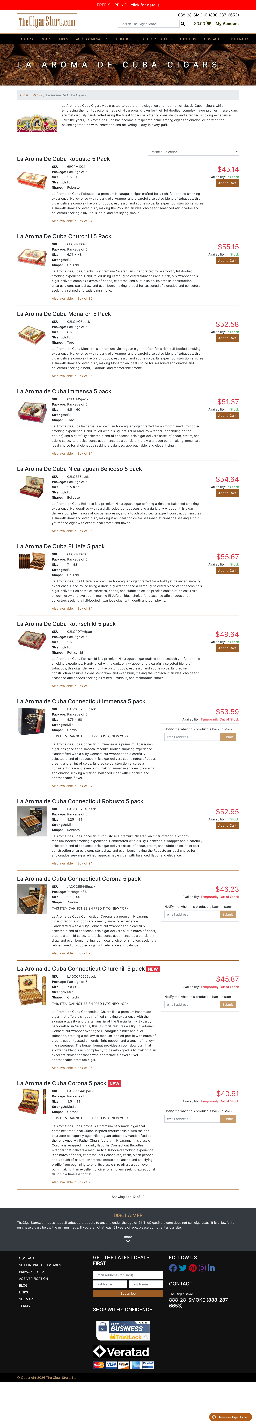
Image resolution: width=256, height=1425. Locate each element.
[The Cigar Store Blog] (211, 1268)
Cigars (27, 39)
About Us (188, 39)
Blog (23, 1285)
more (128, 1237)
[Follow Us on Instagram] (202, 1268)
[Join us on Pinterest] (193, 1268)
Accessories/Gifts (92, 39)
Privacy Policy (32, 1272)
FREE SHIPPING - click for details (128, 5)
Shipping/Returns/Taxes (40, 1265)
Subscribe (128, 1293)
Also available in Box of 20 (72, 686)
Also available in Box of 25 (72, 298)
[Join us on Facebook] (173, 1268)
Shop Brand (237, 39)
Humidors (124, 39)
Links (23, 1292)
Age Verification (33, 1279)
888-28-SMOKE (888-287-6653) (208, 15)
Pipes (63, 39)
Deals (46, 39)
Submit (227, 737)
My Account (227, 23)
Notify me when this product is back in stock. (198, 729)
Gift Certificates (156, 39)
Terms (24, 1306)
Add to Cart (227, 183)
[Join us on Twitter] (183, 1268)
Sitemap (26, 1299)
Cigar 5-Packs (31, 95)
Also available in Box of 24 (72, 221)
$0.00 (200, 23)
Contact (211, 39)
